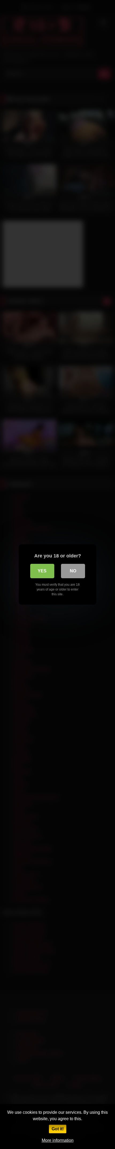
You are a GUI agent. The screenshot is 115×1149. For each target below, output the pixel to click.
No (73, 571)
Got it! (58, 1129)
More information (58, 1140)
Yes (42, 571)
